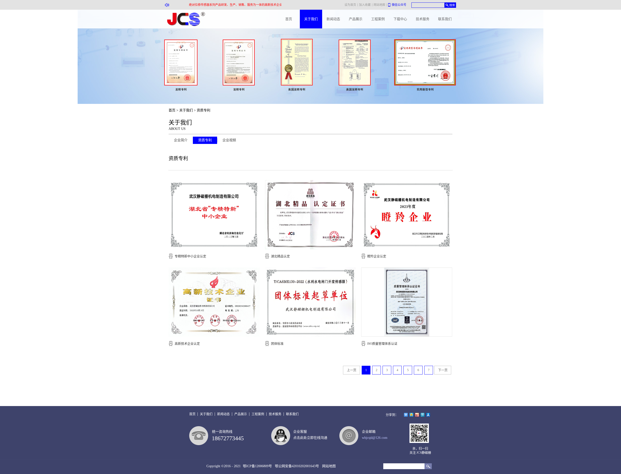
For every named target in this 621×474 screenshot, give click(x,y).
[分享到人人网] (428, 415)
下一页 (443, 370)
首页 (288, 19)
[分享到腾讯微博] (423, 415)
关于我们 (186, 110)
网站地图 (328, 466)
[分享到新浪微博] (417, 415)
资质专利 (203, 110)
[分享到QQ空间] (411, 415)
